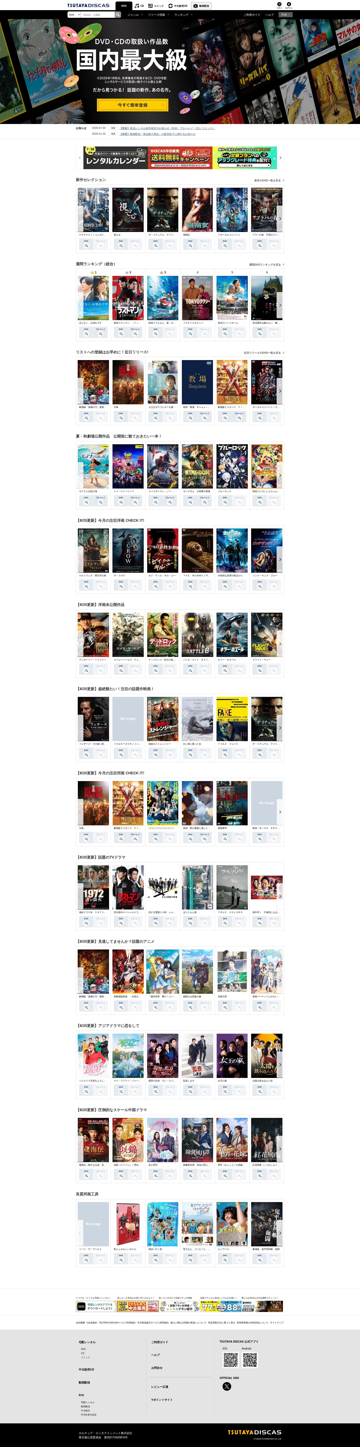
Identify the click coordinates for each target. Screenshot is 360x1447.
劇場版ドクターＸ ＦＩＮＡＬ (233, 407)
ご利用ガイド (252, 15)
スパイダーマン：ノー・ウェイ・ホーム (168, 491)
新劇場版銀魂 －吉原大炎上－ (129, 996)
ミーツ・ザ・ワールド (90, 1249)
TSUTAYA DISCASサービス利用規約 (117, 1322)
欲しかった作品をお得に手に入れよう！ (135, 1297)
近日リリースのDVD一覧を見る (263, 352)
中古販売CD (180, 6)
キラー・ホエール (227, 659)
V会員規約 (92, 1322)
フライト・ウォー (262, 659)
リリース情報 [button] (156, 15)
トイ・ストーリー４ (124, 491)
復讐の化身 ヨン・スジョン (163, 1080)
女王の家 (222, 1080)
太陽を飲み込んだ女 (263, 1080)
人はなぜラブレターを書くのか (164, 407)
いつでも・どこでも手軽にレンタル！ (93, 1297)
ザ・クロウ (119, 575)
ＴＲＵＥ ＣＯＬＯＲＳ (230, 912)
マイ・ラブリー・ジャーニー (128, 1080)
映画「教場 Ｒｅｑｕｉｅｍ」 (199, 407)
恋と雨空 (153, 1165)
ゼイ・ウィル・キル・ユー (162, 575)
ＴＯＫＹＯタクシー (193, 323)
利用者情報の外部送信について (252, 1322)
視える (117, 234)
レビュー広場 (159, 1387)
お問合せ (157, 1368)
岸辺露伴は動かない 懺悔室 (267, 323)
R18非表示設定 (89, 1414)
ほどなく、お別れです (90, 323)
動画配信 (204, 6)
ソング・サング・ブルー (265, 575)
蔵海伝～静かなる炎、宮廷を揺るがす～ (99, 1165)
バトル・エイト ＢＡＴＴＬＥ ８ (201, 659)
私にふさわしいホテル (125, 1249)
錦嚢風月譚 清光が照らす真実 (199, 1165)
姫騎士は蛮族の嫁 (192, 996)
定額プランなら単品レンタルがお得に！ (218, 1297)
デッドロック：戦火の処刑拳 (163, 659)
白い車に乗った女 (192, 744)
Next (280, 219)
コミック (159, 6)
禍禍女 (186, 234)
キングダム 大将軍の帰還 (196, 491)
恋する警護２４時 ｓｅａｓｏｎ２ (166, 912)
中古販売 (85, 1410)
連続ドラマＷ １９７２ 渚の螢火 (97, 912)
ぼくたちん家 (190, 912)
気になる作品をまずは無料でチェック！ (260, 1297)
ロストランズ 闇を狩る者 (92, 575)
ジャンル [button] (133, 15)
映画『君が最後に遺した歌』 (197, 828)
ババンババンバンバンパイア (163, 828)
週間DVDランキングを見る (265, 264)
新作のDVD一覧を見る (268, 180)
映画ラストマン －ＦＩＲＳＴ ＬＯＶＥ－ (136, 323)
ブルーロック (224, 491)
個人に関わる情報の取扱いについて (188, 1322)
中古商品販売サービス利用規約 (153, 1322)
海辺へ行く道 (155, 1249)
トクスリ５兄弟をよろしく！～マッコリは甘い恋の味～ (107, 1080)
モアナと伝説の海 (88, 491)
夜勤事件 (222, 828)
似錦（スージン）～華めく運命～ (131, 1165)
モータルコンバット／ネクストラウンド (273, 407)
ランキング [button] (181, 15)
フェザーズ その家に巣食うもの (96, 744)
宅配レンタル (87, 1402)
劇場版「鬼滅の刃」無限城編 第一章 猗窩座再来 (105, 407)
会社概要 (80, 1322)
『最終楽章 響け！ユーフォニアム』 (167, 996)
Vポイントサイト (162, 1399)
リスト (279, 8)
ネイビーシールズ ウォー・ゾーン (132, 659)
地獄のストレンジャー (159, 744)
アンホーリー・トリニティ (92, 659)
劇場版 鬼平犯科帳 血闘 (266, 1249)
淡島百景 (222, 996)
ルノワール (223, 1249)
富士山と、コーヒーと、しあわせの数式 (203, 1249)
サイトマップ (277, 1322)
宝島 (116, 407)
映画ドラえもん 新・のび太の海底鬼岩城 (169, 323)
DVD (123, 6)
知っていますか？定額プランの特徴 (175, 1297)
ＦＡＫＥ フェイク (228, 744)
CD (142, 6)
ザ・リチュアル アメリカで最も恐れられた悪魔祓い (175, 234)
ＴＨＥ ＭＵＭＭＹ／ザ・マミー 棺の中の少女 (208, 575)
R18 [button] (284, 15)
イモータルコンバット (229, 234)
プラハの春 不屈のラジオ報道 (268, 234)
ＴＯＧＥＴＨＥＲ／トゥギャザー (131, 744)
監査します (188, 1080)
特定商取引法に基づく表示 (221, 1322)
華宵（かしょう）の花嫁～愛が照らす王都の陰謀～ (244, 1165)
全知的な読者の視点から (230, 575)
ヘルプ (269, 15)
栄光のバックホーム (228, 323)
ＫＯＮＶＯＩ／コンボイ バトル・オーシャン (102, 234)
